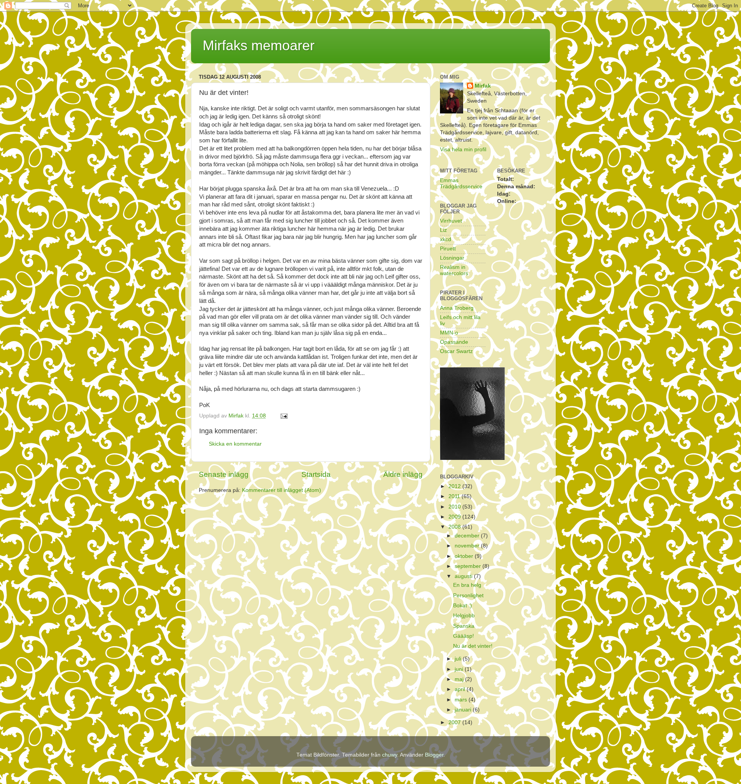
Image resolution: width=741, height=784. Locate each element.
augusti (464, 576)
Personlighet (468, 595)
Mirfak (483, 86)
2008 (455, 527)
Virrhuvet (451, 221)
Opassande (454, 342)
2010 (455, 507)
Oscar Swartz (456, 351)
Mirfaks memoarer (259, 45)
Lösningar (452, 258)
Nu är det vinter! (472, 646)
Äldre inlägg (403, 474)
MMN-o (449, 333)
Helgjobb (464, 615)
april (461, 689)
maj (460, 679)
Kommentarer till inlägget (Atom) (281, 490)
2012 (455, 486)
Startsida (316, 474)
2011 (455, 496)
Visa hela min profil (463, 149)
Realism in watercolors (454, 270)
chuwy (389, 755)
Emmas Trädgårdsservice (461, 183)
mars (462, 700)
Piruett (448, 249)
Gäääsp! (463, 636)
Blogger (434, 755)
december (468, 536)
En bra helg (467, 585)
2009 (455, 517)
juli (459, 659)
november (468, 546)
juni (460, 669)
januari (464, 710)
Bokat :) (462, 605)
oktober (465, 556)
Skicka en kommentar (235, 444)
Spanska (463, 626)
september (468, 566)
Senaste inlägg (224, 474)
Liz (443, 230)
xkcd (445, 239)
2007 (455, 722)
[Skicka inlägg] (283, 416)
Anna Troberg (457, 308)
